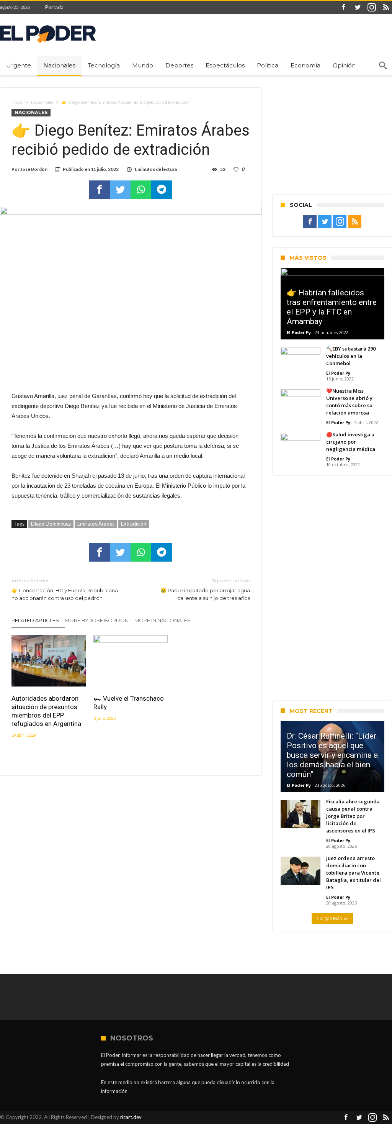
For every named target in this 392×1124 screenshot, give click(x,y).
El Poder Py (299, 332)
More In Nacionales (162, 620)
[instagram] (372, 7)
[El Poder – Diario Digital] (48, 25)
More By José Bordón (97, 620)
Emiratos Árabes (95, 524)
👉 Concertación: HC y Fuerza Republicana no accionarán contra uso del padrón (64, 589)
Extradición (133, 524)
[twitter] (120, 189)
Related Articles (35, 620)
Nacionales (42, 102)
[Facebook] (343, 7)
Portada (54, 7)
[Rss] (386, 7)
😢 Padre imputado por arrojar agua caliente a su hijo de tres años (205, 589)
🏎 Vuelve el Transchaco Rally (128, 703)
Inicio (17, 102)
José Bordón (33, 169)
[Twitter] (357, 7)
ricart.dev (131, 1117)
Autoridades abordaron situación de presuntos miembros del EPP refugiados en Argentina (46, 711)
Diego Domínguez (51, 524)
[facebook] (99, 189)
